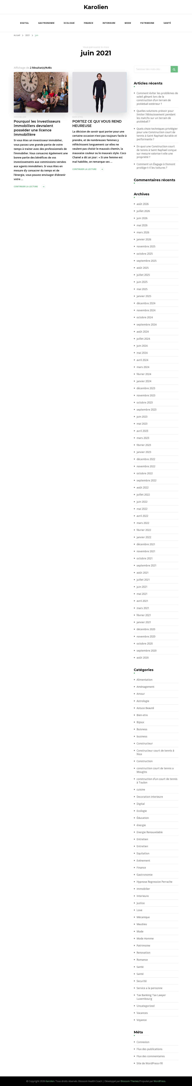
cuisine (141, 789)
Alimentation (144, 679)
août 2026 (143, 204)
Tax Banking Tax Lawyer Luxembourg (151, 996)
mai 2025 (142, 289)
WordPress (159, 1081)
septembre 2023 (146, 409)
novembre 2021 (146, 551)
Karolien (96, 7)
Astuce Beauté (145, 708)
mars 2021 (143, 608)
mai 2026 (142, 225)
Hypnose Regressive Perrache (154, 881)
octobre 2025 (145, 253)
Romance (142, 959)
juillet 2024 (143, 338)
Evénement (143, 860)
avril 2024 (142, 360)
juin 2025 (142, 282)
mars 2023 (143, 438)
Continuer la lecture (26, 186)
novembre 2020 (146, 636)
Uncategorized (145, 1005)
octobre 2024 (145, 317)
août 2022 (143, 487)
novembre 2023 (146, 395)
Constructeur (145, 743)
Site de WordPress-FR (150, 1063)
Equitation (143, 853)
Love (139, 910)
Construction (145, 761)
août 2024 (143, 331)
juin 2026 (142, 218)
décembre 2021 (146, 544)
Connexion (143, 1042)
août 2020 (143, 657)
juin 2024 (142, 345)
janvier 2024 (144, 381)
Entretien (142, 839)
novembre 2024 (146, 310)
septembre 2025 (146, 260)
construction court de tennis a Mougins (155, 770)
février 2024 (144, 374)
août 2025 (143, 267)
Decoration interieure (150, 796)
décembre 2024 (146, 303)
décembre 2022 (146, 459)
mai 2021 (142, 593)
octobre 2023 (145, 402)
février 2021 (144, 615)
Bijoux (140, 722)
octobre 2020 (145, 643)
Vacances (142, 1013)
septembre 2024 (146, 324)
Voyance (142, 1020)
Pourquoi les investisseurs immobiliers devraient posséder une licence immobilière (37, 128)
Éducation (143, 818)
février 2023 (144, 445)
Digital (24, 23)
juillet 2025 (143, 274)
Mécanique (143, 917)
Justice (141, 903)
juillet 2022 (143, 494)
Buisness (142, 729)
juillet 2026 (143, 211)
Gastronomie (46, 23)
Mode (128, 23)
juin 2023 (142, 416)
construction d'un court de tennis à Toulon (157, 780)
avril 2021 (142, 601)
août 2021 (143, 572)
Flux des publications (149, 1049)
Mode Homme (145, 938)
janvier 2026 (144, 239)
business (142, 736)
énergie (141, 825)
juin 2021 (142, 586)
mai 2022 (142, 508)
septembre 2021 (146, 565)
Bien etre (77, 117)
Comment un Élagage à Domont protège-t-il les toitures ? (156, 165)
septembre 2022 (146, 480)
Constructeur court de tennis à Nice (155, 752)
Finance (88, 23)
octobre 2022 (145, 473)
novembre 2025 (146, 246)
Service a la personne (149, 988)
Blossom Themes (130, 1081)
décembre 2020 (146, 629)
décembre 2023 (146, 388)
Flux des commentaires (151, 1056)
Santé (167, 23)
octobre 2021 (145, 558)
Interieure (109, 23)
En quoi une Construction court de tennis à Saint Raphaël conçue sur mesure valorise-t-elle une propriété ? (157, 152)
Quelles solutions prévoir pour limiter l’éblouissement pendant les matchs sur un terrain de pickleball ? (156, 116)
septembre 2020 (146, 650)
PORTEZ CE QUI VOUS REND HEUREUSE (97, 123)
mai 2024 (142, 352)
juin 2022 (142, 501)
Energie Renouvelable (150, 832)
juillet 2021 (143, 579)
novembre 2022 (146, 466)
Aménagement (145, 686)
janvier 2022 (144, 537)
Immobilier (20, 117)
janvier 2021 (144, 622)
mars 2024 (143, 367)
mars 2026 (143, 232)
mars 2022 (143, 523)
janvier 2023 (144, 452)
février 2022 (144, 530)
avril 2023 (142, 431)
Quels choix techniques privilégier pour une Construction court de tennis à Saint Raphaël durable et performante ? (157, 134)
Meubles (142, 924)
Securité (142, 981)
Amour (141, 693)
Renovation (143, 952)
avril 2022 (142, 516)
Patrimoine (147, 23)
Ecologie (69, 23)
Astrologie (143, 701)
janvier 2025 (144, 296)
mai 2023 (142, 423)
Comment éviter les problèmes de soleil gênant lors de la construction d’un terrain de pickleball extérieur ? (157, 98)
